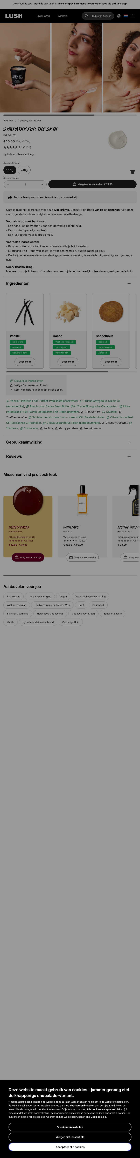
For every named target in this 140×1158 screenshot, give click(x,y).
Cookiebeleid (98, 1116)
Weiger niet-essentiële (70, 1137)
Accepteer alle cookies (70, 1147)
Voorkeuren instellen (70, 1127)
